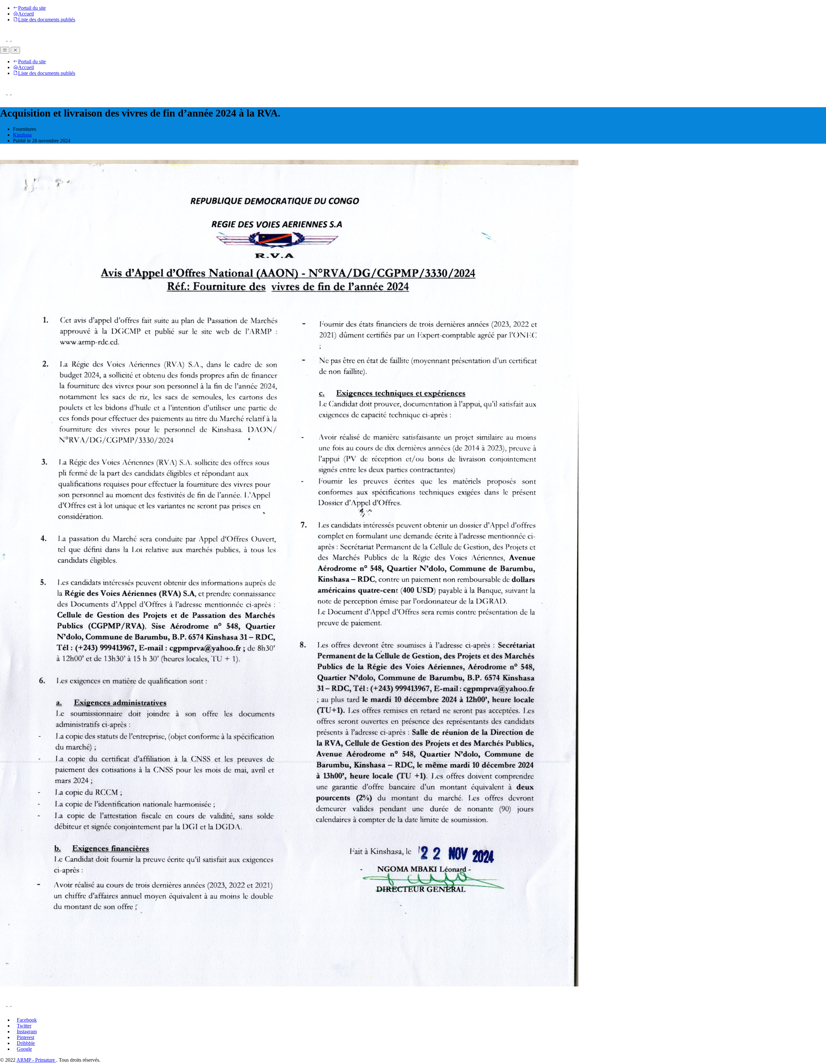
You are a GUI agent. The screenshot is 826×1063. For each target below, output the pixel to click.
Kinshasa (22, 135)
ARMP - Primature (36, 1060)
